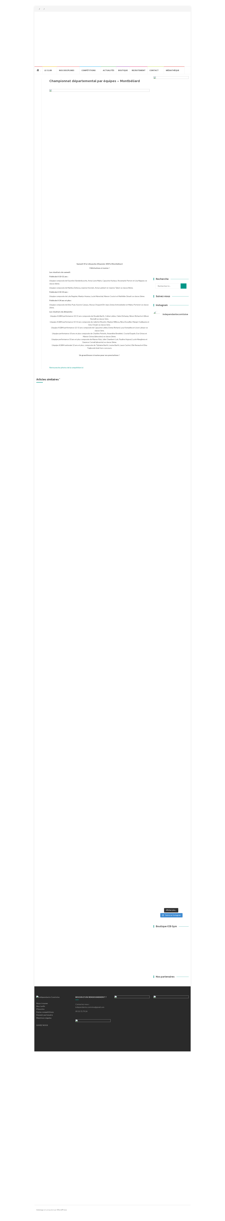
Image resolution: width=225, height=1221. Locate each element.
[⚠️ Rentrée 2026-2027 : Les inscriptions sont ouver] (159, 831)
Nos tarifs (40, 1166)
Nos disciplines (66, 70)
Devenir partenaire (44, 1175)
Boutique (123, 70)
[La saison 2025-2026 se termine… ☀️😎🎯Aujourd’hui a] (159, 623)
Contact (154, 70)
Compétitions (89, 70)
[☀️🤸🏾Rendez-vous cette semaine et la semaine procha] (171, 518)
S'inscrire (40, 1169)
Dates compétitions (45, 1172)
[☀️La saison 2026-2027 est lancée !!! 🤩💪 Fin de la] (171, 350)
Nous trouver (42, 1163)
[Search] (183, 286)
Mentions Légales (44, 1178)
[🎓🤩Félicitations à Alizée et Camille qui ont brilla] (183, 518)
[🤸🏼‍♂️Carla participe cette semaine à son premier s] (159, 345)
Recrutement (138, 70)
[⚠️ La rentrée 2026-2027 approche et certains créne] (183, 405)
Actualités (108, 70)
